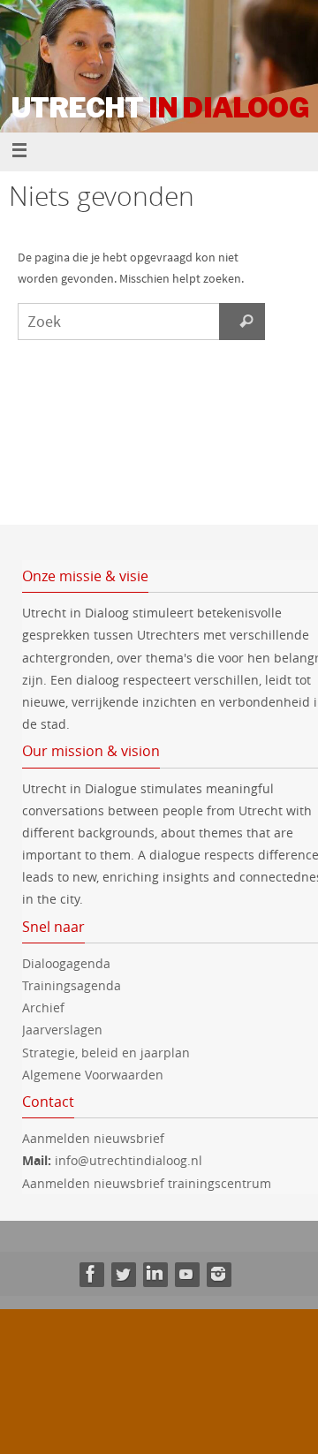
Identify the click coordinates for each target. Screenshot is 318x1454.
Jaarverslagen (62, 1029)
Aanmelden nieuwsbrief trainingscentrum (148, 1183)
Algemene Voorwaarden (92, 1074)
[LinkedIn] (154, 1273)
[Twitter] (122, 1273)
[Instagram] (218, 1273)
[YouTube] (186, 1273)
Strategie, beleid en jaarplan (106, 1052)
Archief (43, 1007)
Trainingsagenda (71, 985)
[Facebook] (91, 1273)
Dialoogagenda (66, 963)
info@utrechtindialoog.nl (128, 1160)
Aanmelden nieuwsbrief (93, 1138)
